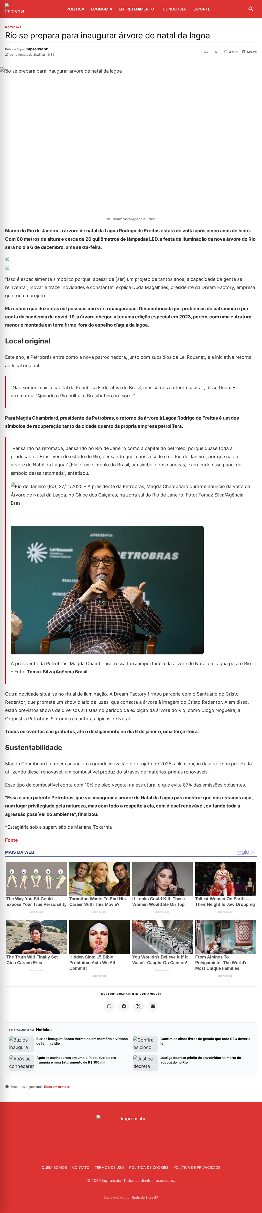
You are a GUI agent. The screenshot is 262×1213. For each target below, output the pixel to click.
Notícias (13, 27)
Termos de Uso (109, 1167)
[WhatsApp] (109, 1006)
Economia (101, 9)
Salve (252, 52)
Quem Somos (54, 1167)
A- (206, 52)
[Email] (153, 1006)
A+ (216, 52)
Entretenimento (136, 9)
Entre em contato (57, 1087)
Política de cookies (148, 1167)
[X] (138, 1006)
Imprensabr (37, 49)
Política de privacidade (196, 1167)
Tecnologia (173, 9)
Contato (81, 1167)
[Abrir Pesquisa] (251, 9)
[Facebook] (123, 1006)
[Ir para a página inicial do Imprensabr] (14, 9)
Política (75, 9)
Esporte (201, 9)
